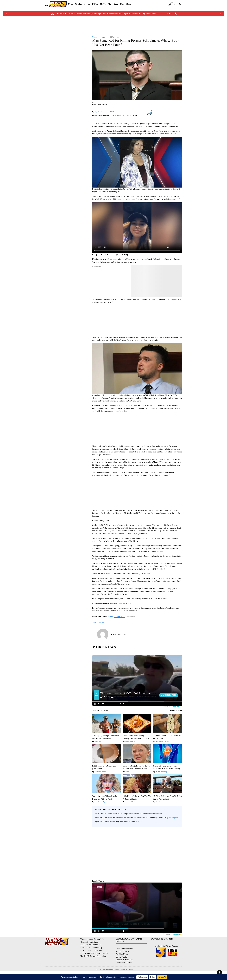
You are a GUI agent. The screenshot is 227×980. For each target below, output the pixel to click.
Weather (78, 4)
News (70, 4)
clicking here (173, 818)
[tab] (98, 847)
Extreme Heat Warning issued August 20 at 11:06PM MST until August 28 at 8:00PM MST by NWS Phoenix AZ (116, 14)
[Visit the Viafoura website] (177, 887)
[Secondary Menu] (48, 4)
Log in (172, 830)
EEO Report (85, 964)
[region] (137, 859)
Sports (87, 4)
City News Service (100, 112)
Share (128, 4)
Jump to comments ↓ (100, 622)
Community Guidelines (89, 953)
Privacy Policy (99, 950)
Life (109, 4)
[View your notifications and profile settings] (179, 846)
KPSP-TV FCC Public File (90, 958)
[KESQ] (58, 4)
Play (122, 4)
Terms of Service (86, 950)
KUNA (95, 4)
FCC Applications (98, 964)
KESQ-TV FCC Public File (90, 956)
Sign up (178, 830)
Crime (110, 616)
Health (103, 4)
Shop (116, 4)
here (137, 822)
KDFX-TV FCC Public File (91, 961)
